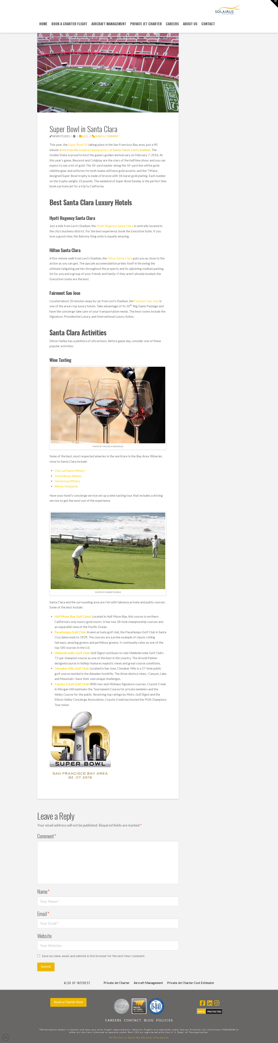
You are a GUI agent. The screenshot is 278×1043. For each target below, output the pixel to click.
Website (44, 936)
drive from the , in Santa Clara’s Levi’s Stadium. (105, 150)
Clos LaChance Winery (70, 470)
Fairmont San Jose (146, 301)
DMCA (201, 1011)
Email (43, 913)
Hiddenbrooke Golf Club (72, 653)
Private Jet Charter (117, 983)
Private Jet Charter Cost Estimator (190, 983)
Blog (84, 136)
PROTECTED (214, 1011)
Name (43, 891)
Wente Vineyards (66, 486)
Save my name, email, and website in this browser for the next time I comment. (93, 956)
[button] (274, 4)
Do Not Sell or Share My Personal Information (139, 1037)
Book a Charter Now (68, 1002)
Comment (46, 836)
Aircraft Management (148, 983)
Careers (113, 1020)
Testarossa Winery (67, 481)
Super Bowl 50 (78, 144)
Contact (132, 1020)
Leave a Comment (107, 136)
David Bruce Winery (68, 476)
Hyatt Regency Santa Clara (114, 226)
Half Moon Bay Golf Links (73, 616)
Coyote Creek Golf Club (72, 684)
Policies (164, 1020)
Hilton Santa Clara (119, 258)
